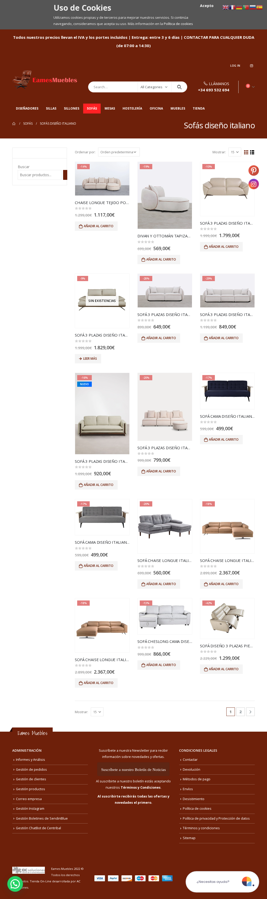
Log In (235, 65)
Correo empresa (29, 799)
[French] (232, 6)
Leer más (90, 358)
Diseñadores (27, 108)
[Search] (179, 87)
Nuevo (84, 384)
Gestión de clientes (31, 779)
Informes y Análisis (30, 759)
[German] (239, 6)
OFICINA (156, 108)
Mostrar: (219, 152)
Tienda (199, 108)
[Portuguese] (246, 6)
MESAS (110, 108)
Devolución (191, 769)
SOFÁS (92, 108)
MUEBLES (178, 108)
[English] (225, 6)
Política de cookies (178, 23)
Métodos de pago (196, 779)
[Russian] (253, 6)
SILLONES (71, 108)
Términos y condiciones (201, 828)
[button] (15, 884)
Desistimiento (193, 799)
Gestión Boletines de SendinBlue (42, 818)
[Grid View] (246, 152)
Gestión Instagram (30, 808)
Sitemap (189, 838)
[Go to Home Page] (14, 124)
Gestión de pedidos (31, 769)
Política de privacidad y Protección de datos (216, 818)
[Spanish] (259, 6)
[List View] (252, 152)
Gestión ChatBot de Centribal (38, 828)
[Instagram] (251, 65)
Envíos (188, 789)
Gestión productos (30, 789)
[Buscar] (65, 175)
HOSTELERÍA (132, 108)
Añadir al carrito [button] (98, 226)
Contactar (190, 759)
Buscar (23, 166)
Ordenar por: (85, 152)
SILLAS (51, 108)
